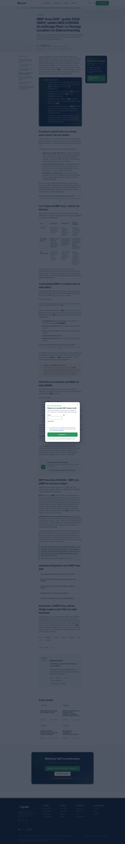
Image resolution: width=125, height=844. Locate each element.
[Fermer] (77, 404)
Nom (64, 415)
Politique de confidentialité (57, 430)
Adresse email (50, 421)
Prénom (49, 415)
